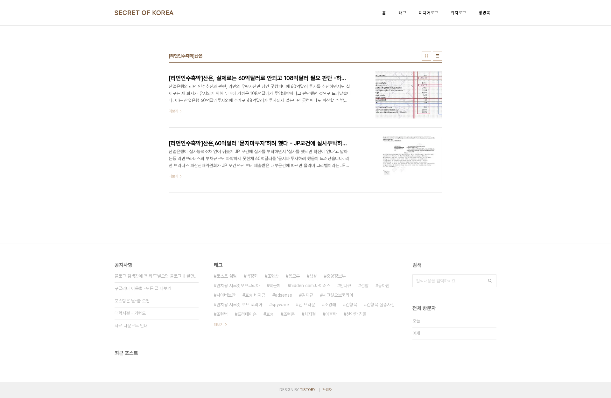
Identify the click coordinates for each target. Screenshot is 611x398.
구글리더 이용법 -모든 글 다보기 (143, 288)
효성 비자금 (255, 295)
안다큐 (345, 285)
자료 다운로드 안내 (131, 325)
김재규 (307, 295)
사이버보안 (225, 295)
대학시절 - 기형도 (130, 313)
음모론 (294, 276)
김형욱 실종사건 (381, 304)
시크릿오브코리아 (338, 295)
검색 (490, 281)
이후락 (331, 314)
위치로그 (458, 12)
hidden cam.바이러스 (310, 285)
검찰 (365, 285)
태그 (402, 12)
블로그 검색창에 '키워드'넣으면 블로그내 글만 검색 (157, 276)
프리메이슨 (246, 314)
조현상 (273, 276)
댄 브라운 (306, 304)
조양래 (330, 304)
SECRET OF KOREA (144, 13)
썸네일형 (426, 56)
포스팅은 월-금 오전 (132, 300)
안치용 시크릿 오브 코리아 (239, 304)
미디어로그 (428, 12)
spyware (280, 304)
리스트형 (437, 56)
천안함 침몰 (356, 314)
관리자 (327, 390)
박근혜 (275, 285)
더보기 (218, 324)
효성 (270, 314)
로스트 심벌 (226, 276)
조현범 (222, 314)
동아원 (384, 285)
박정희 (252, 276)
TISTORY (307, 390)
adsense (283, 295)
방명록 (484, 12)
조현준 (289, 314)
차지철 (310, 314)
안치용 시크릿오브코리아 (238, 285)
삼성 (313, 276)
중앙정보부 (336, 276)
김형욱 (351, 304)
